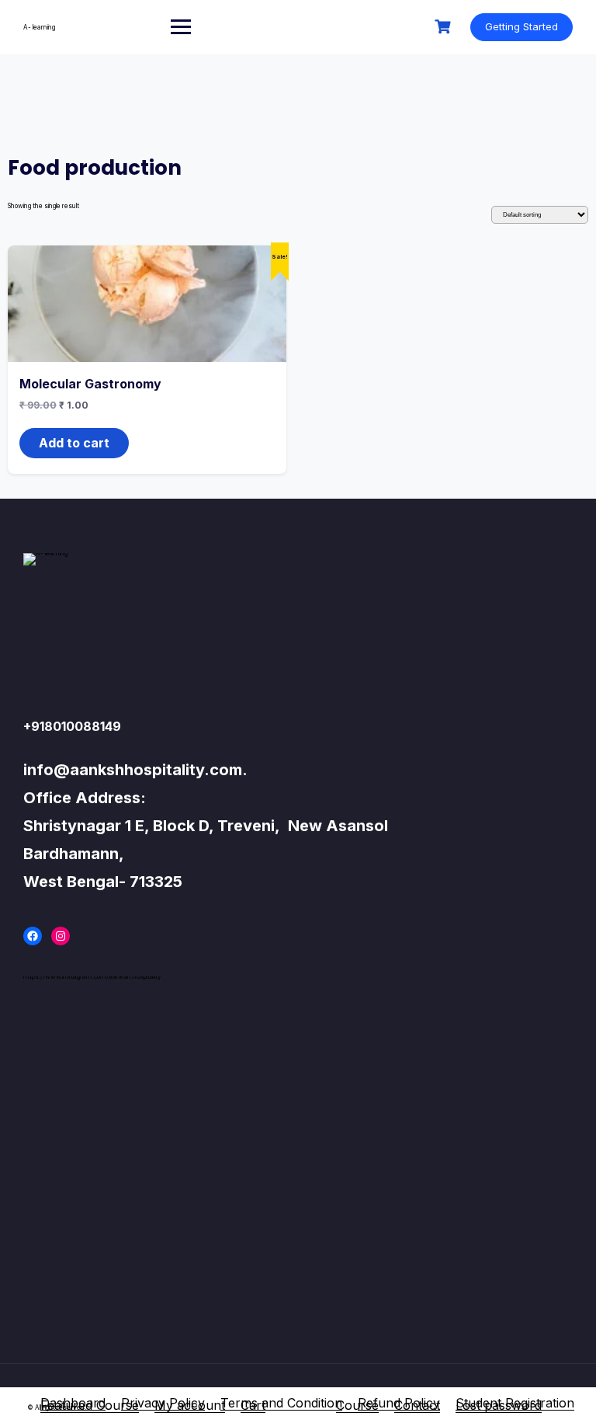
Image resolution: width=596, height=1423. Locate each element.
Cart (253, 1405)
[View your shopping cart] (445, 26)
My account (189, 1405)
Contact (417, 1405)
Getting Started (521, 26)
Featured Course (89, 1405)
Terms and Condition (281, 1403)
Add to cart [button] (74, 443)
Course (357, 1405)
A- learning (39, 27)
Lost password (499, 1405)
